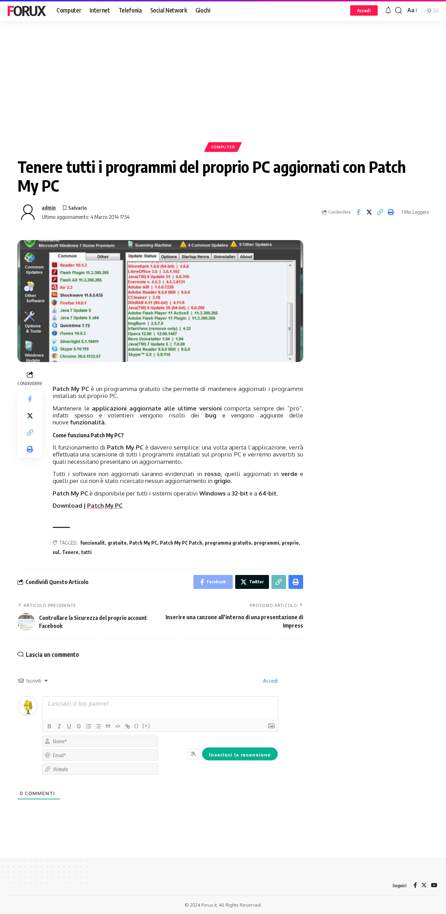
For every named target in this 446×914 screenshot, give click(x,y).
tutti (86, 552)
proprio (290, 543)
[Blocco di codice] (118, 726)
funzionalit (92, 543)
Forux (26, 10)
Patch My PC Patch (181, 543)
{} (136, 725)
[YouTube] (434, 885)
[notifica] (388, 10)
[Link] (127, 726)
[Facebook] (415, 885)
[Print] (390, 212)
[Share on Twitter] (369, 212)
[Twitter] (424, 885)
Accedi (270, 681)
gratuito (117, 543)
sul (56, 552)
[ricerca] (398, 10)
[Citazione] (108, 726)
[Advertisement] (223, 92)
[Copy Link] (380, 212)
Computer (223, 146)
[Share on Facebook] (358, 212)
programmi (266, 543)
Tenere (70, 552)
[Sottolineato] (69, 726)
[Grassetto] (49, 726)
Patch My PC (105, 505)
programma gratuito (228, 543)
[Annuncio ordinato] (88, 726)
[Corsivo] (59, 726)
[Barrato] (79, 726)
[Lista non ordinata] (98, 726)
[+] (146, 725)
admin (49, 207)
